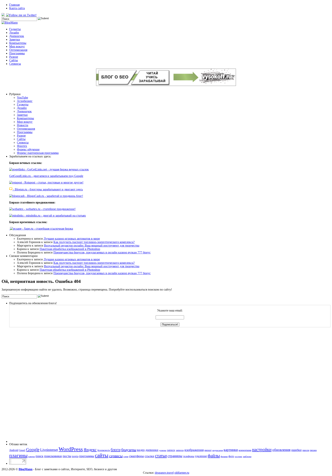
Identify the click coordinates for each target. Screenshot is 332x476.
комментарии (245, 450)
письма (313, 450)
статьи (161, 455)
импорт (208, 450)
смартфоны (136, 456)
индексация (217, 450)
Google (32, 449)
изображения (194, 450)
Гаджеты (15, 29)
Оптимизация (18, 50)
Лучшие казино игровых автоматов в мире (72, 238)
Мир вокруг (17, 46)
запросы (180, 450)
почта (75, 456)
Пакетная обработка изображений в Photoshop (70, 249)
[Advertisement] (24, 385)
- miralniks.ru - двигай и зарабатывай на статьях (54, 215)
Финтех (22, 146)
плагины (18, 455)
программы (86, 456)
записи (171, 450)
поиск (39, 456)
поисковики (53, 456)
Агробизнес (24, 101)
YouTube (22, 97)
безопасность (103, 450)
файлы (214, 455)
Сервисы (15, 63)
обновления (281, 450)
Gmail (22, 450)
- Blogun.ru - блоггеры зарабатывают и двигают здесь (47, 189)
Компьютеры (17, 43)
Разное (13, 56)
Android (13, 450)
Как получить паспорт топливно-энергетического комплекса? (94, 242)
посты (67, 456)
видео (141, 450)
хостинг (238, 456)
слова (125, 456)
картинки (231, 450)
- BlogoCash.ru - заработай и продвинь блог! (54, 196)
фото (231, 456)
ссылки (149, 456)
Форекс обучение (28, 149)
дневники (151, 450)
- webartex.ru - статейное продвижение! (49, 209)
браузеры (128, 450)
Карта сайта (17, 8)
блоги (115, 450)
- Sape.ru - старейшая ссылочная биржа (47, 228)
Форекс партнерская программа (38, 153)
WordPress (71, 449)
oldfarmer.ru (181, 472)
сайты (101, 455)
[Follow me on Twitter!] (21, 15)
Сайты (13, 60)
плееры (31, 456)
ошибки (296, 450)
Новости (22, 125)
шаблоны (247, 456)
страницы (175, 456)
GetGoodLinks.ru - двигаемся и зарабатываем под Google (46, 176)
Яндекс (90, 449)
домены (162, 450)
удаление (201, 456)
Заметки (14, 39)
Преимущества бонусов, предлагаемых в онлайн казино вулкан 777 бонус (102, 252)
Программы (17, 53)
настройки (261, 449)
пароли (305, 450)
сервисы (116, 456)
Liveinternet (49, 450)
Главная (14, 4)
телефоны (188, 456)
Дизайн (14, 32)
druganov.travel (164, 472)
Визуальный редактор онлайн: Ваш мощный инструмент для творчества (91, 245)
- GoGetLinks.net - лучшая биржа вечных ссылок (57, 169)
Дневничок (16, 36)
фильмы (224, 456)
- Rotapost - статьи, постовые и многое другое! (52, 182)
